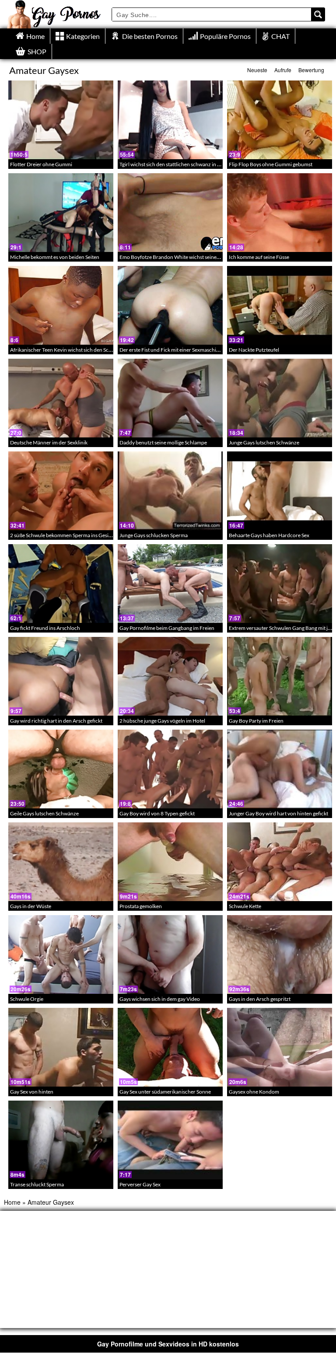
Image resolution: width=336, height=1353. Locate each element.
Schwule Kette (245, 906)
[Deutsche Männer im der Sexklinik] (60, 398)
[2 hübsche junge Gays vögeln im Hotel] (170, 676)
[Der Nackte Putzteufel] (279, 305)
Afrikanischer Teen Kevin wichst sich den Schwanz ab (70, 349)
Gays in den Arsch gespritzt (259, 999)
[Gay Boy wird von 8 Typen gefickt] (170, 769)
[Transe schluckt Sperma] (60, 1140)
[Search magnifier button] (318, 14)
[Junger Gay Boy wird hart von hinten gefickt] (279, 769)
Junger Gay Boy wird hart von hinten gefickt (278, 813)
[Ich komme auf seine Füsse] (279, 212)
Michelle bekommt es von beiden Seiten (54, 257)
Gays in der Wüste (30, 906)
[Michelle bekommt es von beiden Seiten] (60, 212)
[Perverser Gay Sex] (170, 1140)
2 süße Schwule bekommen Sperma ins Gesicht (63, 535)
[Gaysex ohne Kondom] (279, 1047)
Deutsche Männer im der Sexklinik (49, 442)
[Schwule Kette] (279, 861)
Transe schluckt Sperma (37, 1184)
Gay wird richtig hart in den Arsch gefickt (56, 720)
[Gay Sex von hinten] (60, 1047)
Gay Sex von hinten (31, 1091)
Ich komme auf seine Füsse (259, 257)
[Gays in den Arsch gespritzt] (279, 954)
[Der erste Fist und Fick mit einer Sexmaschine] (170, 305)
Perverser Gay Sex (140, 1184)
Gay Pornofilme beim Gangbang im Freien (166, 628)
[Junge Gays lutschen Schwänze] (279, 398)
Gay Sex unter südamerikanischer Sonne (165, 1091)
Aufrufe (282, 69)
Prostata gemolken (140, 906)
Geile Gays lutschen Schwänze (44, 813)
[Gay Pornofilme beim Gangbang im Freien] (170, 583)
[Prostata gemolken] (170, 861)
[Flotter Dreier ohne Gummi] (60, 119)
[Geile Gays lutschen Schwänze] (60, 769)
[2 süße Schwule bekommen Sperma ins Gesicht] (60, 490)
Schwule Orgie (26, 999)
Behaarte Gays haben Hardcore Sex (269, 535)
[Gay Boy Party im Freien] (279, 676)
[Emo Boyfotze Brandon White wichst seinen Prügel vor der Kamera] (170, 212)
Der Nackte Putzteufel (254, 349)
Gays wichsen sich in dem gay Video (159, 999)
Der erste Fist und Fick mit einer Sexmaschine (170, 349)
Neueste (257, 69)
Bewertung (311, 69)
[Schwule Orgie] (60, 954)
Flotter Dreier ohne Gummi (41, 164)
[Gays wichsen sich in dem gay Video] (170, 954)
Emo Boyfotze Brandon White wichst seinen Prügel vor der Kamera (195, 257)
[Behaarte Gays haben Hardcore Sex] (279, 490)
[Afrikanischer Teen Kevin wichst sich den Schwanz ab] (60, 305)
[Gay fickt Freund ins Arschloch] (60, 583)
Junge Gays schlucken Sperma (153, 535)
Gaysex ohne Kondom (254, 1091)
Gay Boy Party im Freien (256, 720)
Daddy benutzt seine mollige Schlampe (163, 442)
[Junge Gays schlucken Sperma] (170, 490)
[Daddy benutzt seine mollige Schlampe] (170, 398)
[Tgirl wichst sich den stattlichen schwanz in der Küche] (170, 119)
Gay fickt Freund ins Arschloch (45, 628)
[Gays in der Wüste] (60, 861)
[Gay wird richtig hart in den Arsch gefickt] (60, 676)
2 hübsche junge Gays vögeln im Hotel (162, 720)
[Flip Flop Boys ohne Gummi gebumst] (279, 119)
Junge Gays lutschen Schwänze (264, 442)
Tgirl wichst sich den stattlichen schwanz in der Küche (180, 164)
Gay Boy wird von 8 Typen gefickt (157, 813)
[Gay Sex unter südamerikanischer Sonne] (170, 1047)
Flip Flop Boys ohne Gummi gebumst (270, 164)
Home (12, 1202)
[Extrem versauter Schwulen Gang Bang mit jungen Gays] (279, 583)
